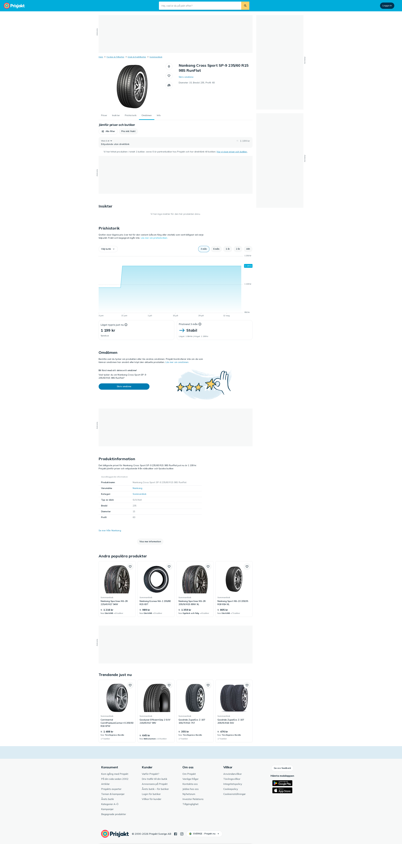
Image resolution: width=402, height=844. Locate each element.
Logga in (387, 5)
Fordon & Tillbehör (115, 57)
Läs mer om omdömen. (177, 362)
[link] (117, 589)
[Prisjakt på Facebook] (175, 833)
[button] (169, 66)
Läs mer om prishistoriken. (154, 237)
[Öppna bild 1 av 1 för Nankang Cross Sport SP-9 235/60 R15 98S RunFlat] (132, 86)
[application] (176, 286)
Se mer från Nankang (110, 530)
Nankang (137, 488)
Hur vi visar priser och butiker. (232, 151)
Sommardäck (155, 57)
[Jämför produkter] (169, 85)
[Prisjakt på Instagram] (182, 833)
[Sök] (245, 6)
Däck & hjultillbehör (137, 57)
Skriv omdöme (186, 77)
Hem (101, 57)
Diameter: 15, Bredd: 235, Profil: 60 (197, 82)
